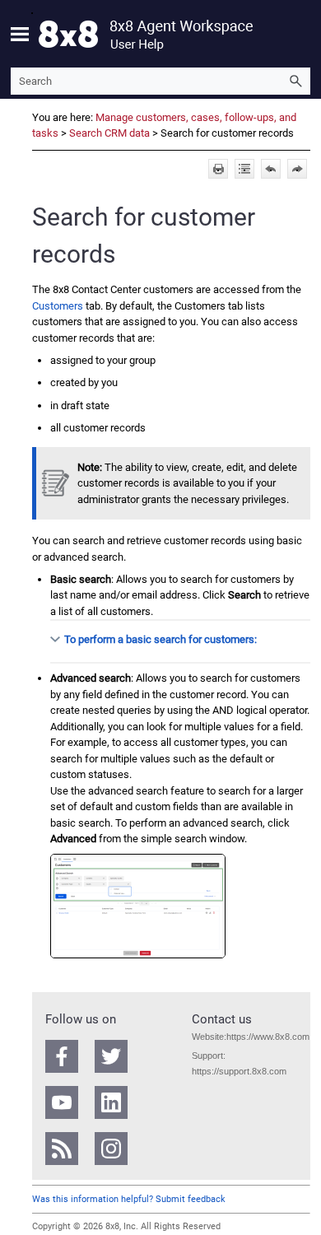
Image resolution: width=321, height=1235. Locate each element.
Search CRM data (109, 133)
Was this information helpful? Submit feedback (129, 1199)
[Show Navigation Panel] (20, 34)
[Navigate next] (297, 169)
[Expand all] (244, 169)
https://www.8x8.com (267, 1037)
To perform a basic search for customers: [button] (160, 639)
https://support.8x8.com (239, 1071)
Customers (57, 306)
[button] (295, 81)
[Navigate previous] (271, 169)
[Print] (218, 169)
